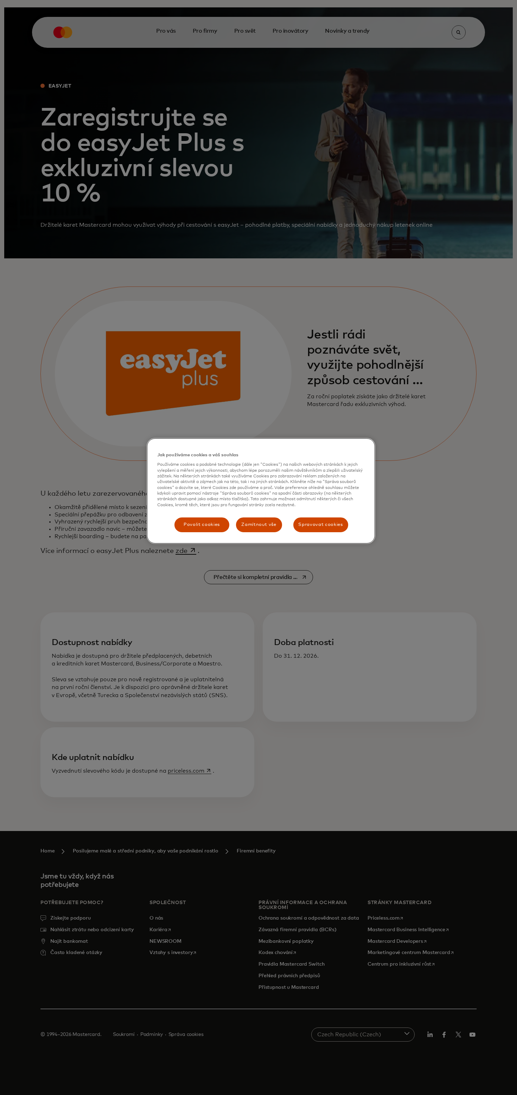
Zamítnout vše (258, 524)
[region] (261, 491)
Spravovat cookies (320, 524)
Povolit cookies (202, 524)
